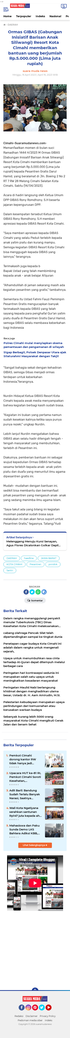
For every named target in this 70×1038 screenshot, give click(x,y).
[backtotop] (35, 991)
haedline (29, 558)
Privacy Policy (48, 1016)
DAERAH (12, 558)
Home (7, 16)
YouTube (51, 1012)
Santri (10, 570)
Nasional (55, 16)
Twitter (43, 1012)
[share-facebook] (26, 592)
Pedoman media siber (30, 1020)
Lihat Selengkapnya (34, 845)
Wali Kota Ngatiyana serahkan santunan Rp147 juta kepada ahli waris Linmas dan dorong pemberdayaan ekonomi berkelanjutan (25, 812)
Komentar (37, 600)
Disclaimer (32, 1016)
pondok (53, 564)
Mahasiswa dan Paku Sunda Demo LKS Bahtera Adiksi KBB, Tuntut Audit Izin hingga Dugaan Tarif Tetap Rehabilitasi (24, 829)
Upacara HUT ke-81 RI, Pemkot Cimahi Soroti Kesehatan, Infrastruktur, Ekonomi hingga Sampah (25, 777)
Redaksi (19, 1016)
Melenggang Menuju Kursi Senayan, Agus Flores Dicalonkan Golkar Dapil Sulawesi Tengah (32, 543)
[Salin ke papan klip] (44, 592)
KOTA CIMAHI (14, 564)
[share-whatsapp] (38, 592)
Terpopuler (23, 16)
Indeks (40, 16)
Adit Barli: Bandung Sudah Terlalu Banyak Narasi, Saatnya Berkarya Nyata (24, 794)
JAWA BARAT (48, 558)
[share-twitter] (32, 592)
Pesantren (35, 564)
